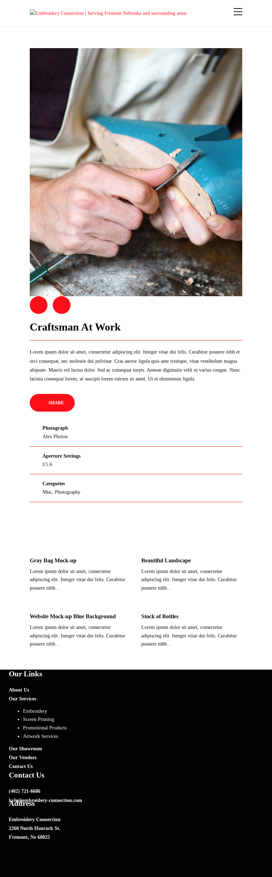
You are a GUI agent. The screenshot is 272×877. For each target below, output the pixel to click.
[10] (136, 171)
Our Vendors (22, 757)
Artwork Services (40, 736)
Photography (67, 492)
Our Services (22, 698)
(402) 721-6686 (24, 791)
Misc (47, 492)
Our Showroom (25, 748)
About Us (19, 690)
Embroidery (35, 711)
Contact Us (21, 766)
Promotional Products (45, 727)
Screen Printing (38, 719)
